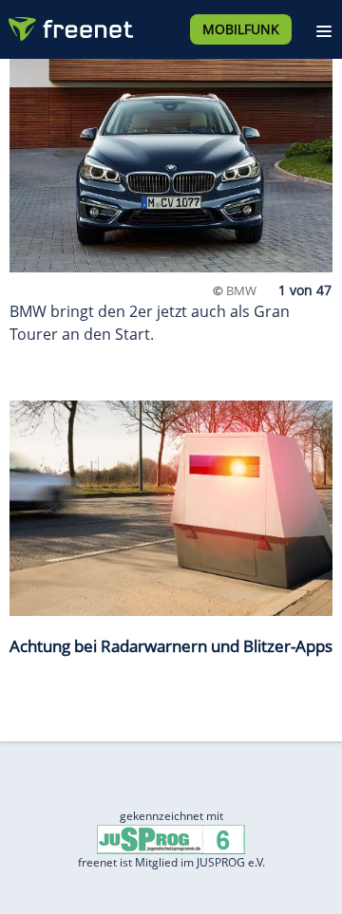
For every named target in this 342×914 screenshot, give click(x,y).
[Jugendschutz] (171, 838)
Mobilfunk (240, 29)
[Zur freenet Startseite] (70, 25)
